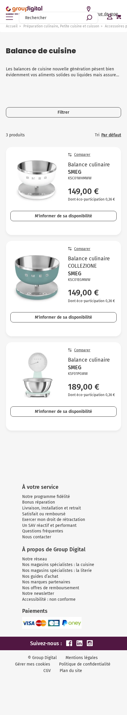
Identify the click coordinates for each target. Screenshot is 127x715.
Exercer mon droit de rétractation (53, 519)
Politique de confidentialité (84, 664)
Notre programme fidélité (46, 496)
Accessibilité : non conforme (49, 599)
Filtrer (63, 112)
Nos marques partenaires (46, 582)
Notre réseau (34, 559)
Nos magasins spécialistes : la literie (57, 570)
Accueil (12, 26)
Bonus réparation (38, 502)
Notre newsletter (38, 593)
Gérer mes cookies (32, 664)
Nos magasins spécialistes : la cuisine (58, 564)
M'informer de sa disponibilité (63, 216)
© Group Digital (42, 657)
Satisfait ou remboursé (44, 514)
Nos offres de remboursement (50, 587)
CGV (47, 670)
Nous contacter (36, 536)
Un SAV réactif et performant (49, 525)
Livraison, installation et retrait (51, 508)
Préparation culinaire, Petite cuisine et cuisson (61, 26)
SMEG (74, 172)
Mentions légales (82, 657)
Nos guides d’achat (40, 576)
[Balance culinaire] (37, 179)
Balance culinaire (89, 164)
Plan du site (71, 670)
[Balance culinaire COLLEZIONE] (37, 277)
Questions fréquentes (42, 531)
